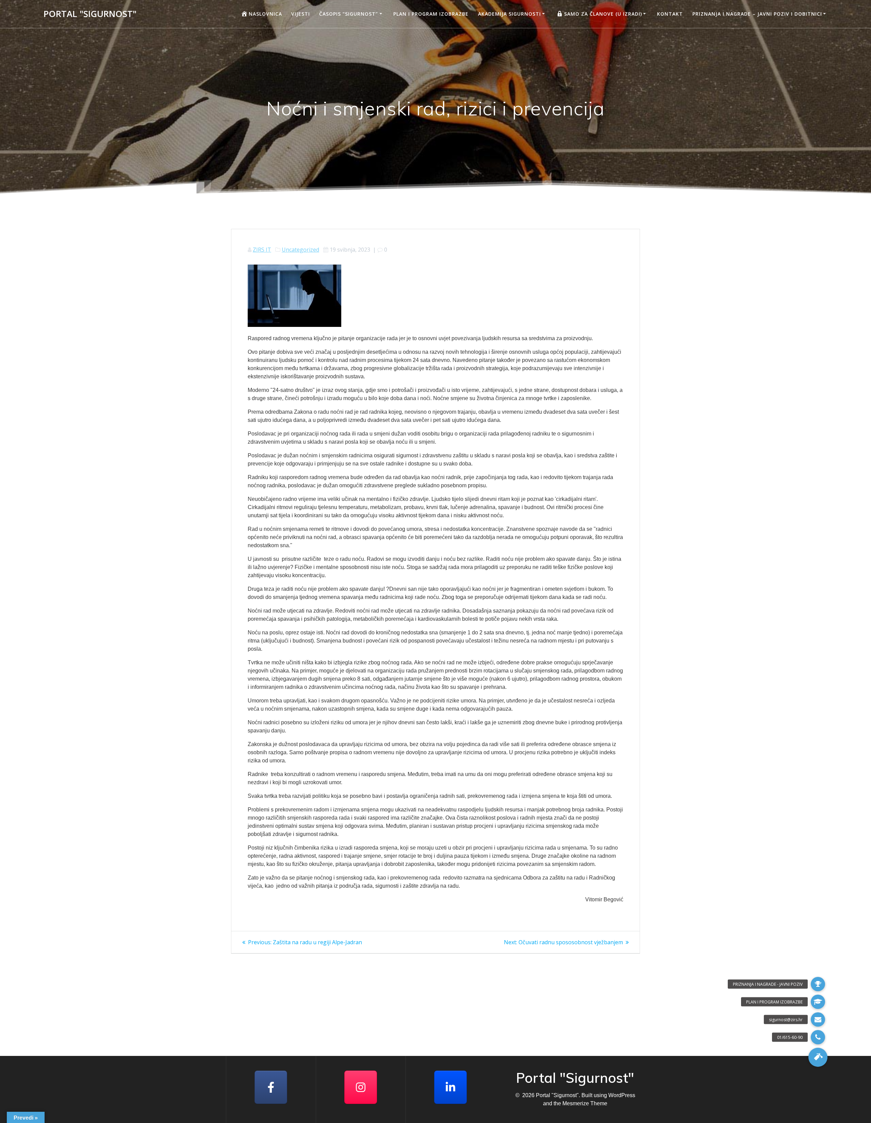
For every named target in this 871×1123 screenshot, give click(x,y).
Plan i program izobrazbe (431, 14)
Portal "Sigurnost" (90, 14)
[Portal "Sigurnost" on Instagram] (360, 1087)
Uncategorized (300, 249)
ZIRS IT (262, 249)
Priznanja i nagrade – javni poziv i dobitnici (757, 14)
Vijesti (300, 14)
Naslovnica (265, 14)
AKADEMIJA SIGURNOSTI (509, 14)
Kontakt (670, 14)
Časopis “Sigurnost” (348, 14)
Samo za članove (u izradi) (603, 14)
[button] (817, 1057)
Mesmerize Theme (584, 1103)
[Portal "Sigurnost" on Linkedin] (450, 1087)
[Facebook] (270, 1087)
